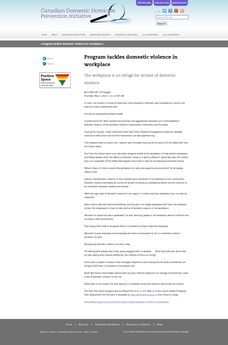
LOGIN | (86, 332)
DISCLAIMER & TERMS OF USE (69, 332)
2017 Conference (150, 35)
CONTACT (43, 332)
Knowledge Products (100, 35)
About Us (83, 324)
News (160, 324)
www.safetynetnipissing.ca (143, 294)
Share (50, 63)
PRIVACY (52, 332)
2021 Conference (171, 35)
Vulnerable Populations (73, 35)
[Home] (86, 15)
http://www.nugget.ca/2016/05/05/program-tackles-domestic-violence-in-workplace (126, 302)
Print (50, 58)
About (54, 35)
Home (44, 35)
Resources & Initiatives (126, 35)
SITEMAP (94, 332)
